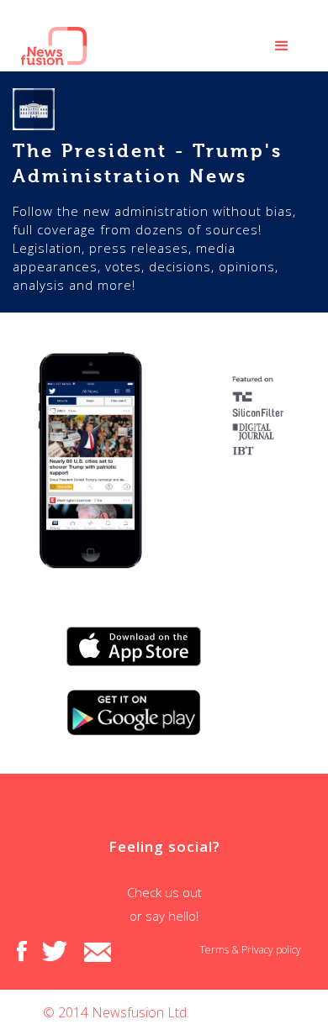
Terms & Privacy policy (250, 950)
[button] (282, 46)
